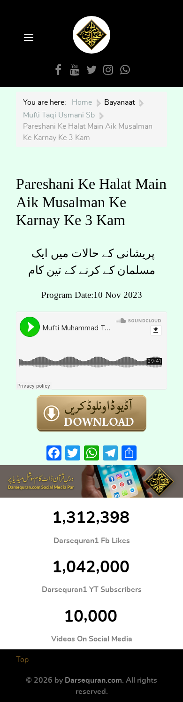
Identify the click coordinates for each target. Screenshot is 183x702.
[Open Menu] (27, 38)
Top (22, 659)
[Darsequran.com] (91, 481)
